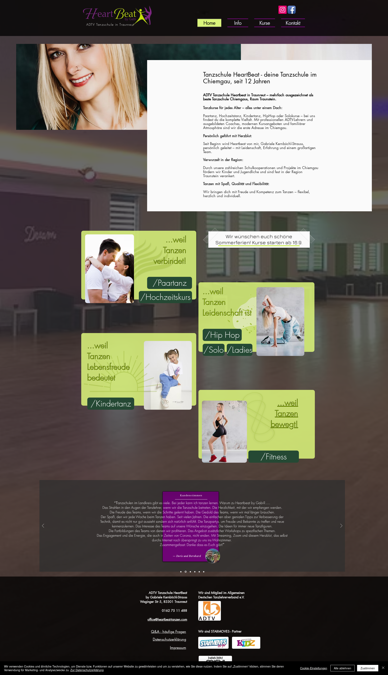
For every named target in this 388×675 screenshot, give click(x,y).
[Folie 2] (190, 572)
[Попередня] (43, 526)
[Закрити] (383, 668)
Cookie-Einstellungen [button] (313, 668)
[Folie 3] (194, 571)
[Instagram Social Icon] (282, 10)
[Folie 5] (199, 571)
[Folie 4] (185, 571)
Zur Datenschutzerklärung (87, 670)
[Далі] (341, 526)
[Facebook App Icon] (292, 10)
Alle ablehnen (342, 668)
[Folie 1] (180, 571)
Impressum (178, 647)
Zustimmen (368, 668)
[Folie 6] (203, 571)
